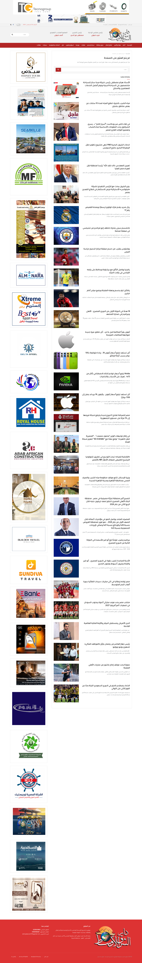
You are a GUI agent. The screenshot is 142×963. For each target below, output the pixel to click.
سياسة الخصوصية (122, 24)
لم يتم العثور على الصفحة (118, 53)
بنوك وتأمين (117, 45)
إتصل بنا (105, 24)
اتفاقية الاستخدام (113, 24)
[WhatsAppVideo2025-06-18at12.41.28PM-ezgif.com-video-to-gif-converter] (71, 19)
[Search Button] (12, 35)
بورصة (77, 45)
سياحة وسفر (90, 45)
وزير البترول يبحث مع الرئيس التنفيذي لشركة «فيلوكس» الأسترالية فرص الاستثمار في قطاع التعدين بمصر (106, 190)
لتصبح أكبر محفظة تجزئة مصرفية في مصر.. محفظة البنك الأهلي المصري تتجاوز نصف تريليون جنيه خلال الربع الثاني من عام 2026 (107, 502)
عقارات (83, 45)
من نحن (130, 24)
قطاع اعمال (108, 45)
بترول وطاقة (100, 45)
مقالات (39, 45)
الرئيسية (129, 45)
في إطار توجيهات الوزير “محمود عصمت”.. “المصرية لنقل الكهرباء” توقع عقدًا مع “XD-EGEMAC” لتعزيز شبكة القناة (106, 439)
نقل (63, 45)
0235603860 (36, 930)
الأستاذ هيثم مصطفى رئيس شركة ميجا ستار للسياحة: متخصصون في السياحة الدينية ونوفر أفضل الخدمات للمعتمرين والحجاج (106, 86)
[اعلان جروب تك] (71, 7)
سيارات (45, 45)
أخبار (124, 45)
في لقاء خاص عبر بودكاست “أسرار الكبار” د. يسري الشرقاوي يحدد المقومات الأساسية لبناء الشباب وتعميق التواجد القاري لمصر (109, 127)
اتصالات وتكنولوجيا (54, 45)
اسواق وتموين (70, 45)
